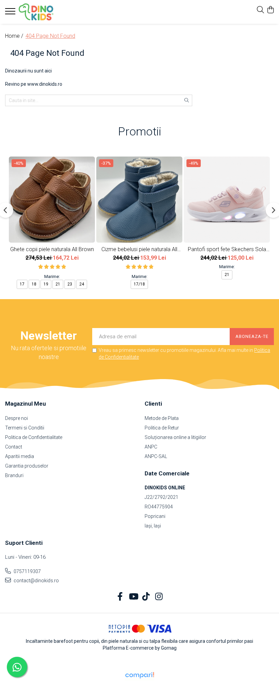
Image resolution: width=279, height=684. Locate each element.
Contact (13, 447)
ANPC (151, 447)
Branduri (14, 475)
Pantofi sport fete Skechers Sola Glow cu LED (227, 249)
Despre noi (16, 418)
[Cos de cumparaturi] (270, 10)
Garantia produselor (26, 466)
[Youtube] (133, 597)
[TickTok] (146, 597)
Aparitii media (19, 456)
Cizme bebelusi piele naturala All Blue (139, 249)
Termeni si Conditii (24, 427)
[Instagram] (159, 597)
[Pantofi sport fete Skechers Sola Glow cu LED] (227, 200)
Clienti (153, 403)
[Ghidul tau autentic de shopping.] (139, 675)
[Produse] (11, 13)
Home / (14, 36)
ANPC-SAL (156, 456)
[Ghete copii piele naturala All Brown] (52, 200)
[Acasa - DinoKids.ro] (46, 11)
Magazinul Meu (25, 403)
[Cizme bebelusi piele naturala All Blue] (139, 200)
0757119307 (27, 571)
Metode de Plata (162, 418)
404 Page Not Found (50, 36)
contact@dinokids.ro (36, 580)
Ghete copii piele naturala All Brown (52, 249)
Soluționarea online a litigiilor (175, 437)
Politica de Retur (162, 427)
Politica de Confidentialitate (33, 437)
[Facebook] (120, 597)
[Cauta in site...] (260, 10)
